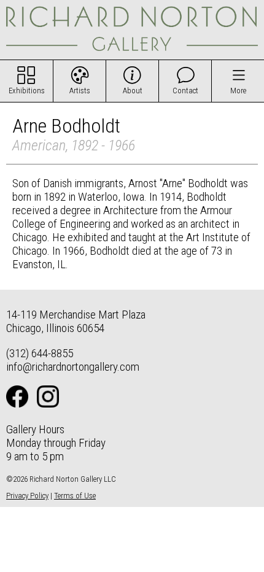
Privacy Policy (27, 495)
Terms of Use (75, 495)
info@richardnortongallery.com (72, 367)
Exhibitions (27, 90)
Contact (185, 90)
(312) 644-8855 (39, 353)
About (132, 90)
